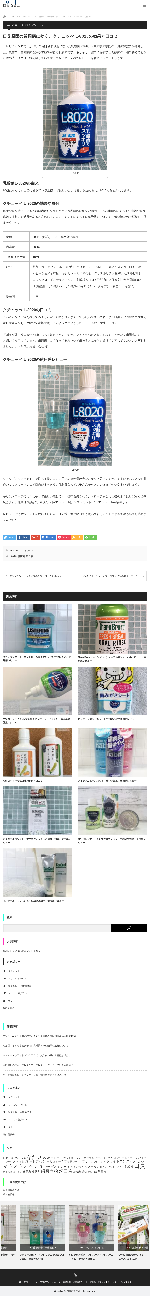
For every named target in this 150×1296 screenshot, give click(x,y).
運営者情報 (9, 1194)
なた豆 (34, 1157)
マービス (50, 1166)
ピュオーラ (57, 1161)
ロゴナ (103, 1167)
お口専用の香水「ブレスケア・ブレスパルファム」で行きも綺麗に (38, 1065)
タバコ (17, 1161)
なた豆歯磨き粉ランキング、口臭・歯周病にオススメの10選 (35, 1075)
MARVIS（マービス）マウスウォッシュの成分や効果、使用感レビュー (112, 841)
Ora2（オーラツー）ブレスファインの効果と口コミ (110, 576)
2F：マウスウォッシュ (33, 25)
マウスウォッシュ (23, 1166)
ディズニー (42, 1161)
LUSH (11, 1158)
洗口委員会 (9, 1008)
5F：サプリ (9, 1000)
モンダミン (78, 1167)
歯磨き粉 (49, 1171)
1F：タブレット (11, 971)
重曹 (100, 1171)
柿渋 (10, 1172)
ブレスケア (99, 1161)
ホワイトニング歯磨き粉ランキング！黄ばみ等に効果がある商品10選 (39, 1035)
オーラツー (77, 1158)
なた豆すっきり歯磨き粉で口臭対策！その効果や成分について (36, 1045)
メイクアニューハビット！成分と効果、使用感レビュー (107, 780)
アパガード (49, 1157)
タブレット (28, 1161)
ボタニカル (137, 1161)
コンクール (120, 1157)
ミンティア (65, 1166)
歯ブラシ (17, 1171)
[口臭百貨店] (12, 5)
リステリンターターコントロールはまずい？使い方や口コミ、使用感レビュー (37, 659)
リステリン (92, 1166)
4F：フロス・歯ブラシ (15, 993)
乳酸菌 (21, 556)
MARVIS (20, 1157)
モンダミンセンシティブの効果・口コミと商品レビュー (39, 576)
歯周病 (27, 1171)
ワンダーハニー (116, 1167)
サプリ (131, 1158)
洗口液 (29, 556)
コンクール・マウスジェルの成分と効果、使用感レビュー (33, 900)
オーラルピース (93, 1157)
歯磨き (35, 1171)
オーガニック (64, 1158)
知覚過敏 (81, 1171)
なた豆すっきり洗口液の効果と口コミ (23, 780)
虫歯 (95, 1171)
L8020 (13, 556)
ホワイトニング (117, 1161)
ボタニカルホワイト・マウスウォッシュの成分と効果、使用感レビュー (37, 841)
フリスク (87, 1161)
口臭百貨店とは (11, 1189)
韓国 (106, 1172)
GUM (5, 1158)
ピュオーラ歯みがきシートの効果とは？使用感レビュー (107, 719)
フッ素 (68, 1161)
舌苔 (90, 1172)
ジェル (9, 1161)
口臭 (139, 1166)
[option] (25, 1233)
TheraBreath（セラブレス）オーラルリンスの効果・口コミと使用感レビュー (112, 659)
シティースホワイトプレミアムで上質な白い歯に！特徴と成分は (37, 1055)
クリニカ (108, 1158)
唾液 (5, 1172)
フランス (77, 1161)
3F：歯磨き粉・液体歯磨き (17, 986)
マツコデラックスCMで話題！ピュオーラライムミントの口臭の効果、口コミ (36, 721)
